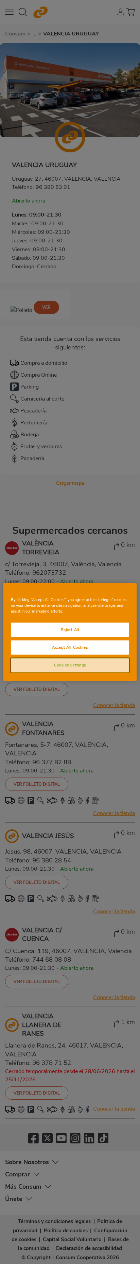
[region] (69, 632)
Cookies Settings (70, 665)
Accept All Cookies (70, 647)
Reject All (70, 629)
